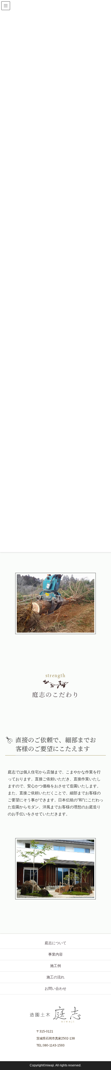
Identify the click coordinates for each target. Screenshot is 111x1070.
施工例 (55, 966)
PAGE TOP (103, 1033)
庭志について (55, 943)
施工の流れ (55, 977)
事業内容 (55, 954)
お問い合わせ (55, 988)
